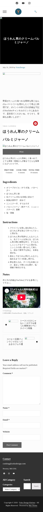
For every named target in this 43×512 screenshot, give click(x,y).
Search (36, 486)
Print (21, 152)
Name (6, 408)
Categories (7, 484)
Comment (8, 373)
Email (6, 420)
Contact (7, 459)
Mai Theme (33, 505)
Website (6, 432)
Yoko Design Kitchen (27, 503)
